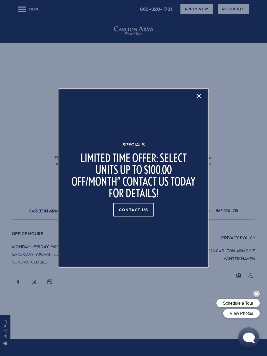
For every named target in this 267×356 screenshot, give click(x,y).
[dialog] (133, 178)
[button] (133, 210)
